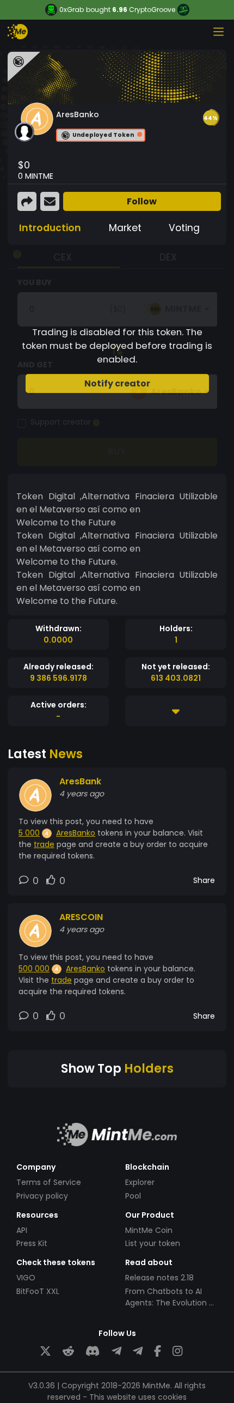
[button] (210, 117)
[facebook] (157, 1351)
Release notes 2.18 (159, 1277)
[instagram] (177, 1351)
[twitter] (45, 1351)
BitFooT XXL (37, 1291)
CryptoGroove (152, 9)
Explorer (140, 1182)
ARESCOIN (81, 917)
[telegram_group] (116, 1351)
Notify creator (117, 383)
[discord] (92, 1351)
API (21, 1230)
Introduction (50, 227)
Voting (184, 227)
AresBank (80, 781)
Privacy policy (42, 1195)
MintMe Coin (149, 1230)
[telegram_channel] (138, 1351)
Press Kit (31, 1243)
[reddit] (68, 1351)
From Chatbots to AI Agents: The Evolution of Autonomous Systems (171, 1303)
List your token (152, 1243)
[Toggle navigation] (218, 32)
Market (125, 227)
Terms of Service (48, 1182)
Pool (133, 1195)
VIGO (25, 1277)
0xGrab (71, 9)
